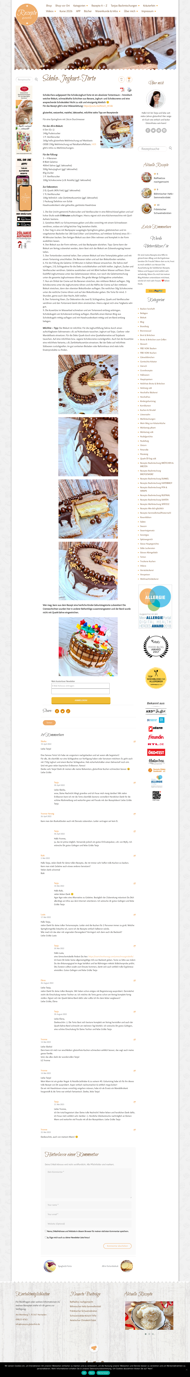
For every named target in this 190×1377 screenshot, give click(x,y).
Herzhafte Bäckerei (148, 392)
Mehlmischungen (147, 419)
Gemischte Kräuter (148, 361)
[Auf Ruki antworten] (135, 856)
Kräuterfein (149, 5)
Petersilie (144, 449)
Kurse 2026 (66, 11)
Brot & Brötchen (147, 335)
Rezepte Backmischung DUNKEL (154, 478)
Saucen (143, 526)
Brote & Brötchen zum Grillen (153, 339)
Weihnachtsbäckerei (149, 579)
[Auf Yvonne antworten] (135, 1040)
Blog (142, 322)
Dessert (143, 344)
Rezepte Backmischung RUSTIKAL (155, 495)
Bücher (88, 11)
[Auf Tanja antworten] (135, 783)
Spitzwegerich (146, 539)
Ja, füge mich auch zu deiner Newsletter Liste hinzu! (68, 1237)
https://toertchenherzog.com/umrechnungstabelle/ (110, 956)
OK (84, 1373)
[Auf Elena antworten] (135, 981)
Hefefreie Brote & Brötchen (152, 383)
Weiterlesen (103, 1373)
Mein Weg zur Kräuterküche (152, 423)
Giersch (143, 366)
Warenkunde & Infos (106, 11)
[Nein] (186, 1369)
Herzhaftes (145, 397)
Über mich (129, 11)
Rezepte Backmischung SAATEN (154, 499)
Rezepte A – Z (99, 5)
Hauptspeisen (146, 379)
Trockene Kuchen (148, 561)
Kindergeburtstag (148, 401)
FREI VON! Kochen (148, 352)
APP (78, 11)
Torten (49, 722)
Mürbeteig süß (146, 432)
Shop (49, 5)
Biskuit (143, 317)
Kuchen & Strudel (148, 410)
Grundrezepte (146, 370)
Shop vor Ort (62, 5)
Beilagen (144, 313)
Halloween (144, 375)
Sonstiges (144, 535)
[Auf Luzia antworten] (135, 915)
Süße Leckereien (147, 548)
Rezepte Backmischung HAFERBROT (156, 483)
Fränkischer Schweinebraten (83, 1311)
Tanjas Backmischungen (124, 5)
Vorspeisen (145, 574)
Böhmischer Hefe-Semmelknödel (85, 1306)
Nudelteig (144, 441)
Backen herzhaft (147, 308)
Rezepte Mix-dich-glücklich (152, 508)
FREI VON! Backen (148, 348)
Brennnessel (145, 330)
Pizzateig (144, 454)
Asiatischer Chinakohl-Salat (83, 1320)
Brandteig (144, 326)
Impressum (147, 11)
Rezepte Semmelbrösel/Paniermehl (155, 513)
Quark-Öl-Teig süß (148, 458)
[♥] (94, 1347)
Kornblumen (145, 405)
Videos (49, 11)
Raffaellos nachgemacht (81, 1301)
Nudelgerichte (146, 436)
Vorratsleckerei (147, 570)
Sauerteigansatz (147, 530)
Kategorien (79, 5)
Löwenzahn (145, 414)
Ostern (143, 445)
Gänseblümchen (147, 357)
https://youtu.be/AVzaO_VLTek (98, 105)
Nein (92, 1373)
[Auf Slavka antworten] (135, 742)
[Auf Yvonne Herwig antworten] (135, 814)
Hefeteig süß (146, 388)
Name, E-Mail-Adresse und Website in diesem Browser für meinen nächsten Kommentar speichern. (88, 1231)
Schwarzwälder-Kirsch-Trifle (83, 1315)
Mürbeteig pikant (148, 427)
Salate (143, 521)
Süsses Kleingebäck (149, 552)
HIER (94, 144)
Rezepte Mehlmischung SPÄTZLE (154, 504)
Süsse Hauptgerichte (149, 543)
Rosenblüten (145, 517)
